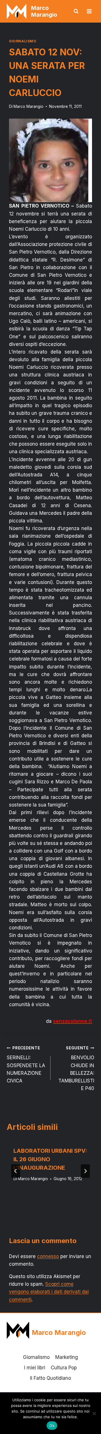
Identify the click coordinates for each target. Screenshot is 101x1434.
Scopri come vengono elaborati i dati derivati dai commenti (49, 1291)
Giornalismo (22, 41)
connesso (48, 1256)
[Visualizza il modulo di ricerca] (76, 11)
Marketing (66, 1357)
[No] (94, 1413)
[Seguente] (85, 1171)
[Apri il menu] (89, 11)
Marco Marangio (28, 106)
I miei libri (34, 1367)
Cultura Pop (64, 1367)
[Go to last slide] (15, 1171)
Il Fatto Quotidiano (50, 1378)
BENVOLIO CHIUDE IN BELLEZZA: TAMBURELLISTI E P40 (76, 1068)
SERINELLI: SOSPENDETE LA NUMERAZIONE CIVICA (26, 1065)
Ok (51, 1425)
